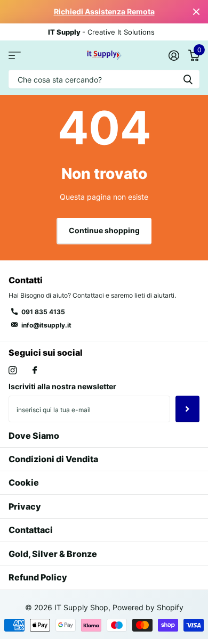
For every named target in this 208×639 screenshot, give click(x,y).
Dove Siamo (34, 435)
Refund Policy (38, 577)
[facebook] (35, 370)
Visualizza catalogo (15, 55)
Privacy (25, 506)
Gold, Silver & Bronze (53, 553)
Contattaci (31, 530)
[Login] (173, 55)
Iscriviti (187, 409)
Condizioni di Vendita (53, 459)
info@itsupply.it (46, 325)
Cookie (24, 482)
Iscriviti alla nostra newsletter (62, 386)
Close (196, 11)
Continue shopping (104, 230)
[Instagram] (13, 370)
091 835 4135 (43, 312)
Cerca (187, 79)
